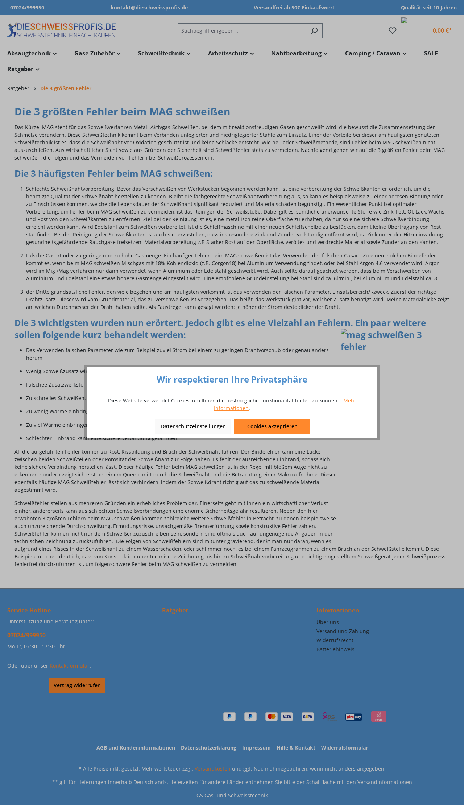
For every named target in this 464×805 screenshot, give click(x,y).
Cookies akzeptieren (272, 426)
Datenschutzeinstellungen (193, 426)
